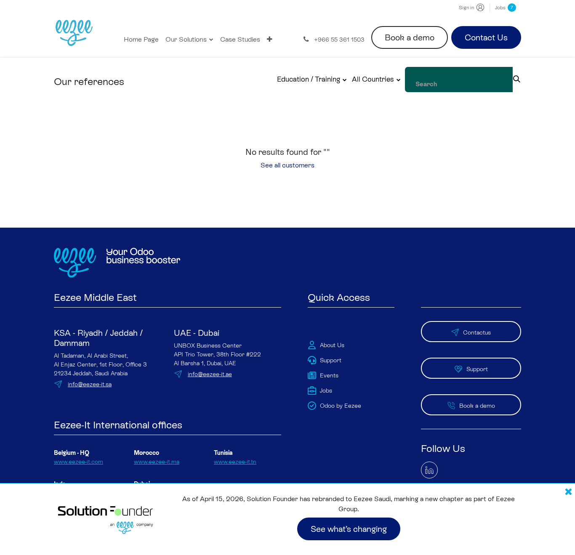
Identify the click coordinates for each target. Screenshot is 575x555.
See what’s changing (349, 529)
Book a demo (409, 37)
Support (477, 369)
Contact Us (486, 37)
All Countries (373, 79)
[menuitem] (141, 39)
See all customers (287, 165)
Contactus (477, 332)
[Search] (516, 79)
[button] (312, 79)
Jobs (504, 8)
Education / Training (308, 79)
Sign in (466, 8)
